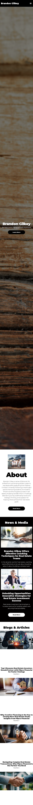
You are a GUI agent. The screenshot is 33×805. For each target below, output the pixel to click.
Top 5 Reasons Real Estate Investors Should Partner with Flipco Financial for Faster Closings (16, 670)
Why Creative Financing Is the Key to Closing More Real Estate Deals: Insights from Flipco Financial (16, 716)
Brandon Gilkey (10, 3)
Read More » (17, 674)
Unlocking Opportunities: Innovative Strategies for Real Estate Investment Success (16, 597)
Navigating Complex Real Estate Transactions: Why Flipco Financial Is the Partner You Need (16, 764)
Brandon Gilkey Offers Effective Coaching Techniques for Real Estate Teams (16, 555)
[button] (30, 3)
